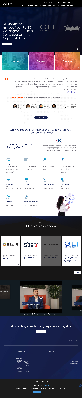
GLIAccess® (51, 351)
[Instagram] (49, 2)
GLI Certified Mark (43, 5)
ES (72, 2)
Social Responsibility (74, 355)
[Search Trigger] (54, 2)
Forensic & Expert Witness (19, 368)
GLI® (8, 4)
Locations (76, 351)
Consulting (9, 201)
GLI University (10, 184)
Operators (40, 353)
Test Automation (26, 359)
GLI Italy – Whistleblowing (75, 360)
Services (36, 5)
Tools (54, 5)
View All (78, 272)
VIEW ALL (41, 118)
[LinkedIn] (44, 2)
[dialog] (41, 388)
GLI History (76, 353)
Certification (27, 164)
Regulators (40, 355)
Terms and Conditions (74, 363)
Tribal (41, 360)
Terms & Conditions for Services (26, 370)
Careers (64, 2)
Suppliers (40, 358)
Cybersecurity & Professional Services (26, 362)
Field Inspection (65, 184)
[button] (41, 297)
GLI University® (26, 351)
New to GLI (24, 5)
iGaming (26, 184)
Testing (8, 164)
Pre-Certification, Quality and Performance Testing (20, 373)
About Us (63, 5)
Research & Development (31, 201)
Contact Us (59, 2)
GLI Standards (30, 5)
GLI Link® (52, 353)
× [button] (78, 382)
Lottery (40, 351)
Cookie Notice (46, 385)
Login (69, 2)
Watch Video (72, 92)
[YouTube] (51, 2)
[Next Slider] (78, 49)
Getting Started (62, 349)
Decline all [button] (45, 392)
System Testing (19, 353)
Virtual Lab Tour (75, 358)
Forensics (45, 164)
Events (58, 5)
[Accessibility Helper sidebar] (80, 385)
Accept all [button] (37, 392)
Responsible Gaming (67, 164)
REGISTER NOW (7, 44)
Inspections (27, 357)
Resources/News (70, 5)
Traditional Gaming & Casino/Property (19, 357)
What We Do (20, 351)
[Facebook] (71, 340)
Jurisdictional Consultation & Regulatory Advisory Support (19, 363)
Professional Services (48, 184)
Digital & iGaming (27, 366)
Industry (49, 5)
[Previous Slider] (75, 49)
